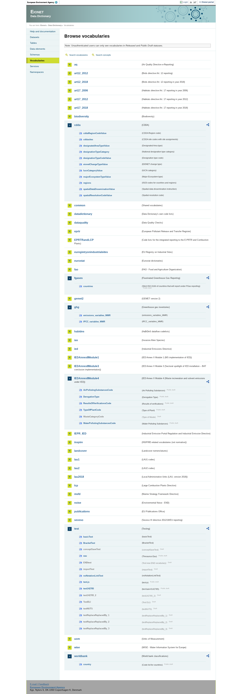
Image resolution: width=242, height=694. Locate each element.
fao (76, 269)
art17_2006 (81, 90)
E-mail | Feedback (39, 684)
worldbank (80, 656)
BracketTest (89, 543)
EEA (43, 2)
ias (76, 340)
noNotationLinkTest (93, 575)
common (79, 205)
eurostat (79, 260)
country (87, 664)
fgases (78, 278)
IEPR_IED (80, 433)
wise (77, 647)
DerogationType (91, 396)
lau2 (77, 468)
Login (185, 2)
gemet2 (78, 298)
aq (75, 64)
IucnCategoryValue (92, 170)
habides (79, 331)
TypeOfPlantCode (92, 410)
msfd (77, 494)
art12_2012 (81, 73)
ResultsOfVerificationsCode (97, 403)
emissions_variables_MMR (96, 315)
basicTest (88, 537)
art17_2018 (81, 107)
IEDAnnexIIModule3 (86, 366)
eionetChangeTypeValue (95, 164)
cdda (77, 125)
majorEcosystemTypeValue (97, 177)
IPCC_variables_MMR (94, 321)
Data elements (37, 49)
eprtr (77, 231)
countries (88, 286)
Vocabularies (37, 60)
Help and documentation (42, 31)
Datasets (34, 37)
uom (77, 638)
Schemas (35, 54)
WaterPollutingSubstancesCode (99, 423)
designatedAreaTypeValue (96, 145)
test (76, 528)
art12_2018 (81, 82)
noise (77, 502)
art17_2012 (81, 99)
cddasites (88, 139)
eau (85, 556)
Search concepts (103, 55)
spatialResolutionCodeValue (97, 195)
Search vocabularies (78, 55)
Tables (33, 43)
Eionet (43, 25)
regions (87, 183)
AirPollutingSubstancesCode (98, 390)
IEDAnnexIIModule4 (86, 378)
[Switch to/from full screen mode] (196, 2)
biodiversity (81, 116)
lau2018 (79, 476)
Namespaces (37, 72)
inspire (78, 442)
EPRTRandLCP (84, 240)
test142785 (88, 588)
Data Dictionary (55, 25)
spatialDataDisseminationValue (99, 189)
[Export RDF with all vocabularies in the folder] (207, 125)
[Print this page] (191, 2)
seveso (78, 520)
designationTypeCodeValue (97, 158)
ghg (76, 307)
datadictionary (83, 214)
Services (34, 66)
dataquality (81, 222)
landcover (80, 450)
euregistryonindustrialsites (91, 252)
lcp (76, 485)
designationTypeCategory (96, 152)
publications (82, 511)
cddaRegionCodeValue (94, 133)
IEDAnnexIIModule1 (86, 357)
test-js (86, 582)
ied (76, 348)
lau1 (77, 459)
